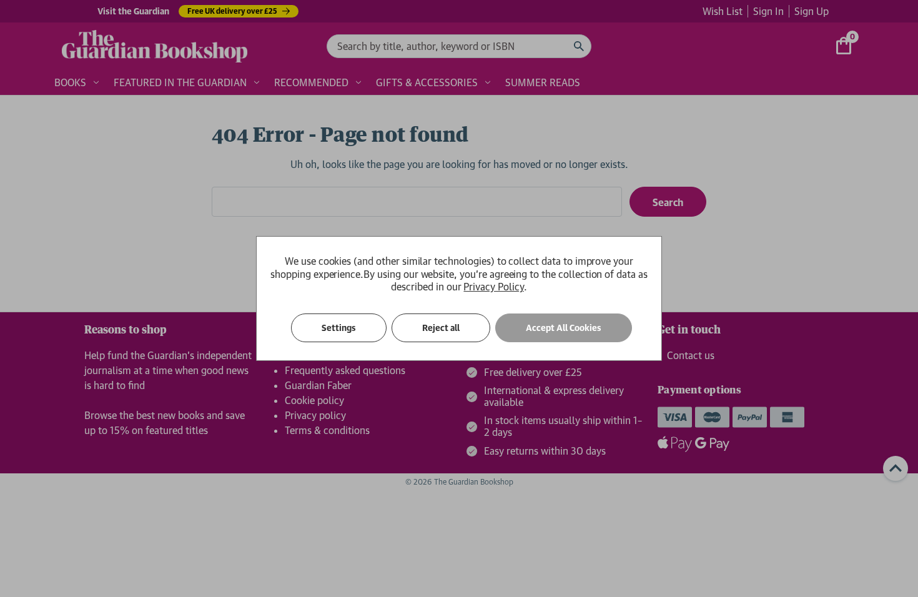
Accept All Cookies (563, 327)
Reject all (441, 327)
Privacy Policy (493, 286)
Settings (339, 327)
